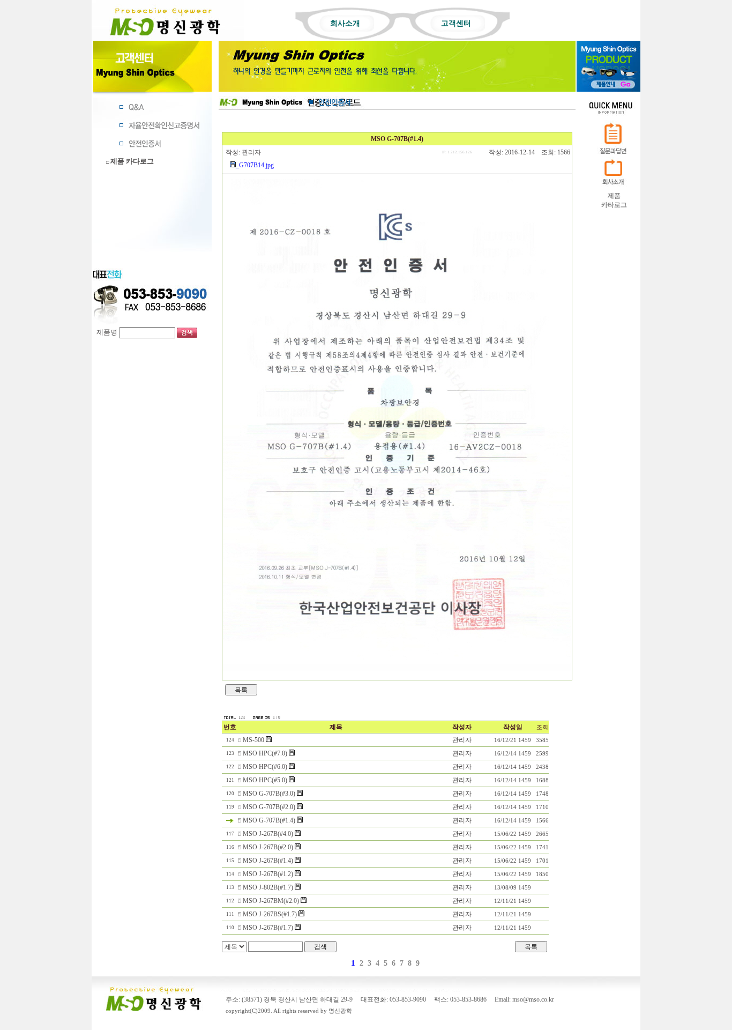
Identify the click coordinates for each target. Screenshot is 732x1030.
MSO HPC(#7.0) (266, 753)
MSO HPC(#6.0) (266, 766)
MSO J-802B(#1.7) (269, 887)
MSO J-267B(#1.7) (269, 927)
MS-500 (254, 740)
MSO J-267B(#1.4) (269, 860)
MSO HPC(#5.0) (266, 780)
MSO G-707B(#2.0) (270, 807)
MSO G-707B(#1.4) (270, 820)
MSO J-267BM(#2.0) (272, 901)
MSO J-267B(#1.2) (269, 874)
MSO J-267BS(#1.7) (270, 914)
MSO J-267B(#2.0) (269, 847)
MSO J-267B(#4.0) (269, 834)
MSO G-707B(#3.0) (270, 793)
